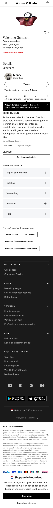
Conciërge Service (13, 274)
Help (9, 213)
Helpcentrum (11, 338)
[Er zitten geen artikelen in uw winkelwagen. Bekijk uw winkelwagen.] (47, 3)
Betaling (11, 183)
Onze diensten (12, 265)
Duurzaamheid (11, 361)
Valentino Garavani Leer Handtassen (21, 248)
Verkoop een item (13, 319)
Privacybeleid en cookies (25, 418)
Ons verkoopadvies (14, 315)
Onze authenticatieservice (17, 292)
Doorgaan (26, 496)
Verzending (12, 193)
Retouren (11, 203)
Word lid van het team (15, 369)
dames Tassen (11, 234)
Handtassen (29, 234)
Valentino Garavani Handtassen (19, 241)
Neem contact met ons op (17, 342)
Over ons (9, 357)
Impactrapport (11, 365)
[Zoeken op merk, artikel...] (5, 3)
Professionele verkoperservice (19, 324)
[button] (47, 3)
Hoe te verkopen (12, 311)
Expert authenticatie (17, 172)
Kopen (7, 283)
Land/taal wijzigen (26, 503)
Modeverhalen (11, 374)
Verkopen (9, 306)
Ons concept (10, 269)
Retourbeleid (11, 297)
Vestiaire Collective (16, 352)
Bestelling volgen (13, 288)
